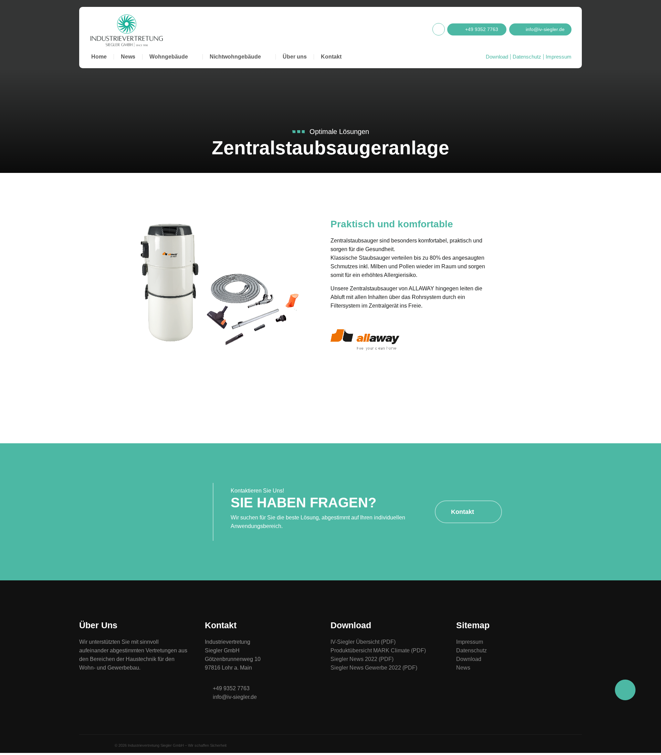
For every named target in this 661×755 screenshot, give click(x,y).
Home (99, 57)
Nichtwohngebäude (235, 57)
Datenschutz (527, 57)
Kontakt (331, 57)
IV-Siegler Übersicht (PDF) (363, 642)
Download (497, 57)
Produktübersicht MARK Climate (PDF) (378, 650)
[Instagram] (438, 29)
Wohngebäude (168, 57)
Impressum (558, 57)
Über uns (295, 57)
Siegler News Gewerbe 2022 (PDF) (373, 668)
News (128, 57)
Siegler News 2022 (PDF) (362, 659)
